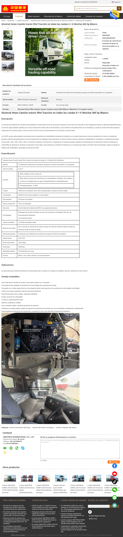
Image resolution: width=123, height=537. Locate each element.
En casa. (7, 16)
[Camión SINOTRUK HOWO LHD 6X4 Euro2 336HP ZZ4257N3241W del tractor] (27, 478)
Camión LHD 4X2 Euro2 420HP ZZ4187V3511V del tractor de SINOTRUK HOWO (60, 490)
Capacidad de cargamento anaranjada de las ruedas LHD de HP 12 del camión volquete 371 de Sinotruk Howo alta (74, 528)
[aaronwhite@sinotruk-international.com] (114, 505)
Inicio (3, 20)
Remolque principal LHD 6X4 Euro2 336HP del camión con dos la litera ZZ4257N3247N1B (44, 513)
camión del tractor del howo (19, 427)
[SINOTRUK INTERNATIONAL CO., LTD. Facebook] (90, 512)
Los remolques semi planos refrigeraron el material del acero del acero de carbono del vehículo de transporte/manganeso (15, 528)
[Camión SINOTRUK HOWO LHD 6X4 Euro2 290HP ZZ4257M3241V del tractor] (44, 478)
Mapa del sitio (100, 516)
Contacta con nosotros (94, 16)
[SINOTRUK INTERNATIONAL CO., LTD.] (14, 8)
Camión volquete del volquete (73, 500)
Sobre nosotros (33, 16)
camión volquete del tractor (66, 427)
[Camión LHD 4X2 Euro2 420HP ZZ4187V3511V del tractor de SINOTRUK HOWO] (61, 478)
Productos (19, 16)
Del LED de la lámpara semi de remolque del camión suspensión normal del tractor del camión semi (14, 507)
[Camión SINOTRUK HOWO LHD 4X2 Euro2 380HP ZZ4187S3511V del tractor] (78, 478)
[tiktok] (114, 481)
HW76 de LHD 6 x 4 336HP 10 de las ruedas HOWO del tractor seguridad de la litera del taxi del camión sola (44, 507)
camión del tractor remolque (43, 427)
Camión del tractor (23, 20)
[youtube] (114, 474)
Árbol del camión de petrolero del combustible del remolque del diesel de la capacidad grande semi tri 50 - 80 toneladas (16, 520)
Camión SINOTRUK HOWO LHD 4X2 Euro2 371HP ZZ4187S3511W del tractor (95, 489)
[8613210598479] (114, 497)
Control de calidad (74, 16)
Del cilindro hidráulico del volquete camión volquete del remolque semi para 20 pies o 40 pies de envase (15, 513)
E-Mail (91, 516)
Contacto (87, 80)
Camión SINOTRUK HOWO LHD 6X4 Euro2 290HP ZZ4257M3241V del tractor (44, 489)
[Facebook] (114, 466)
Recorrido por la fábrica (53, 16)
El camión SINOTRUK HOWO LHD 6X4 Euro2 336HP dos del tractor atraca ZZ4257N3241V (45, 526)
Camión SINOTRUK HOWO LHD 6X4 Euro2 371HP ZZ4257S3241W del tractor (10, 489)
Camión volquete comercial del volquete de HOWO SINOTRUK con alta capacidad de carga (72, 515)
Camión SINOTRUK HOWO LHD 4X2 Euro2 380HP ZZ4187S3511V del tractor (78, 489)
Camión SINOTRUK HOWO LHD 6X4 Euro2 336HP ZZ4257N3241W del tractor (26, 490)
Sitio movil (93, 519)
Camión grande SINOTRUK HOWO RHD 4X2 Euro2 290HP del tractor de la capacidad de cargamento (44, 520)
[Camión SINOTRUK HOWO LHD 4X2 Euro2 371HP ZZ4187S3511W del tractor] (95, 478)
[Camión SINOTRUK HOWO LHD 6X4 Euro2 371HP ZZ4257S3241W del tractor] (10, 478)
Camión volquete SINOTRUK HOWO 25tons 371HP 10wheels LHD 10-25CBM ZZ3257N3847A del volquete (73, 521)
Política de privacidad (18, 535)
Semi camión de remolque (14, 500)
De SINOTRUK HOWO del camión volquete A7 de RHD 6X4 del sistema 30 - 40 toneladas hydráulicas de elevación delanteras (73, 508)
